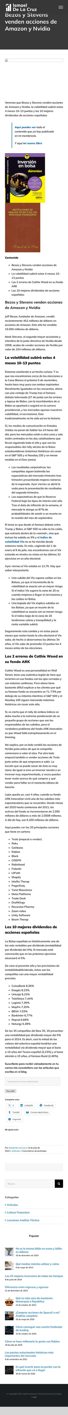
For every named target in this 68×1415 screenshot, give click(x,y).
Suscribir (10, 1091)
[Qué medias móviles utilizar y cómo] (9, 1263)
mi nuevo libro (32, 143)
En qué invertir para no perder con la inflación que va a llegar (38, 1368)
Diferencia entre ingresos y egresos (26, 1287)
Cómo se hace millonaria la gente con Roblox (32, 1341)
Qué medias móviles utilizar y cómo (37, 1264)
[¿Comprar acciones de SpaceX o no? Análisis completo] (9, 1313)
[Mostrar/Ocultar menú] (61, 7)
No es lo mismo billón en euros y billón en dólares (39, 1250)
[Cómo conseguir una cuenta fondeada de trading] (9, 1328)
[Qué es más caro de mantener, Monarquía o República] (9, 1299)
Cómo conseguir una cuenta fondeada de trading (39, 1328)
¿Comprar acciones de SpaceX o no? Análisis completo (38, 1314)
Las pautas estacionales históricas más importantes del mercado (29, 1354)
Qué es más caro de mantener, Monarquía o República (34, 1299)
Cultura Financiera (18, 1212)
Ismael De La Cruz (17, 1147)
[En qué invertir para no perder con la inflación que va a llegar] (9, 1367)
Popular (34, 1235)
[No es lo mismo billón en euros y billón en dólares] (9, 1249)
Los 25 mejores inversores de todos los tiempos (34, 1276)
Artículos (16, 1151)
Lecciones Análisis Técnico (23, 1220)
